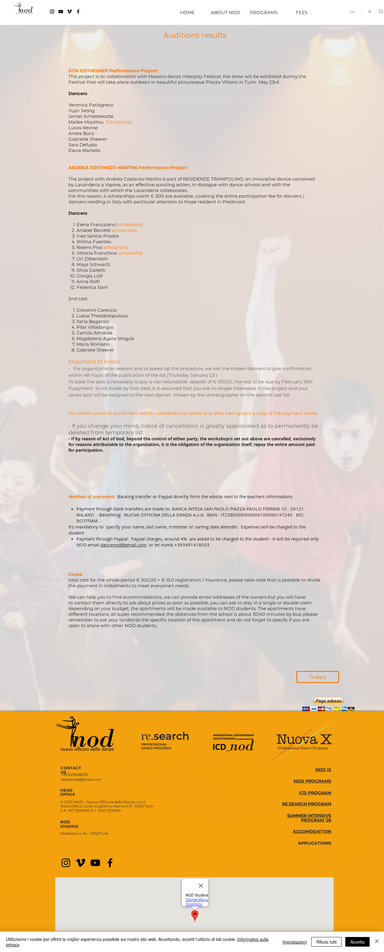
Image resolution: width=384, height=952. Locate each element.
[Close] (376, 941)
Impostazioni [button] (295, 942)
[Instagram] (52, 11)
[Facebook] (78, 11)
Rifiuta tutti (326, 942)
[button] (328, 704)
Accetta (357, 942)
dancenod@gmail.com (123, 545)
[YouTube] (61, 11)
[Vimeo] (69, 11)
